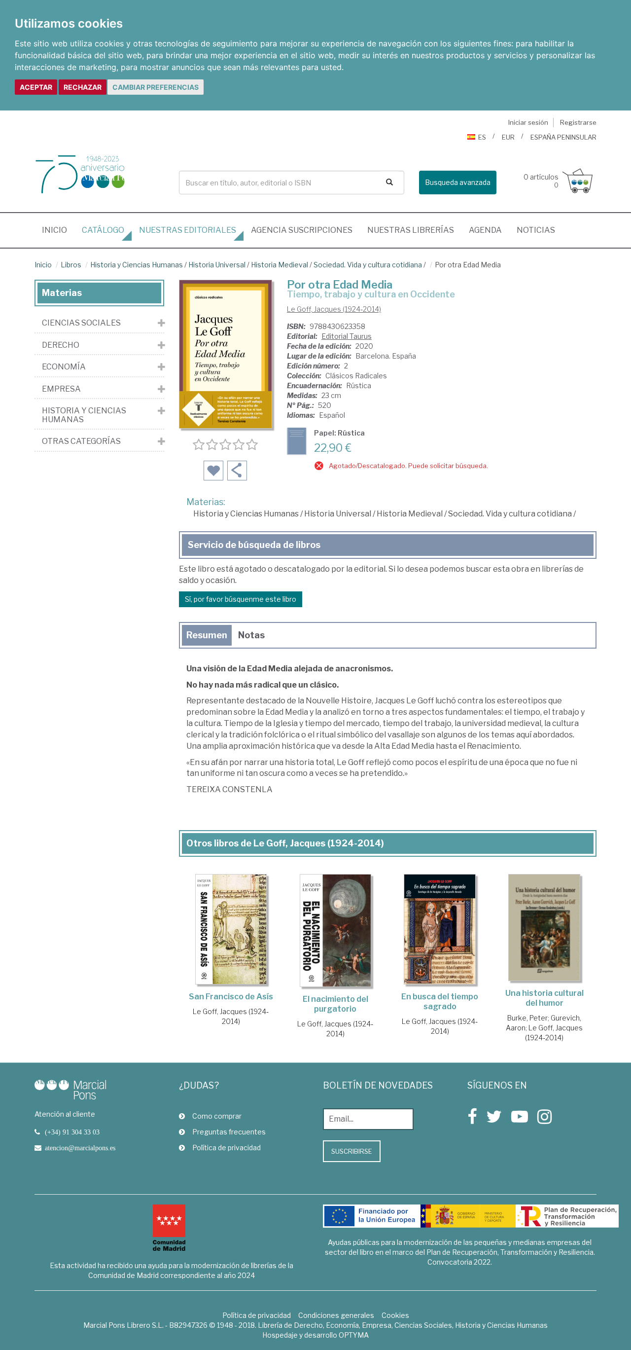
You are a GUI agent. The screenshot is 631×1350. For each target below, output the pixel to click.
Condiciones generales (336, 1315)
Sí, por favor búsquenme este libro (240, 599)
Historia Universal (216, 264)
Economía (64, 367)
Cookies (395, 1315)
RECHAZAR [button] (83, 87)
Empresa (61, 389)
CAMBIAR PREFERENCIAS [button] (155, 87)
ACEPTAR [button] (36, 87)
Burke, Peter (527, 1018)
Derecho (60, 345)
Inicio (58, 230)
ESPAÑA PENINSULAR (563, 137)
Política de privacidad (226, 1147)
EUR (508, 137)
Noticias (536, 230)
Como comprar (217, 1116)
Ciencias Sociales (81, 323)
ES (482, 137)
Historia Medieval (279, 264)
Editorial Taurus (346, 336)
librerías (410, 230)
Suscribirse (351, 1151)
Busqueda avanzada (458, 182)
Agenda (485, 230)
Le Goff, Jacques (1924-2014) (334, 309)
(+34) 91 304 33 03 (72, 1132)
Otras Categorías (81, 441)
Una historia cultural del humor (544, 998)
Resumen (206, 635)
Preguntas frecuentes (229, 1132)
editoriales (187, 230)
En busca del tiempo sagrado (439, 1001)
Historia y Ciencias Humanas (136, 264)
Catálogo (103, 230)
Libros (71, 264)
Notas (251, 635)
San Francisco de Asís (231, 996)
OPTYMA (354, 1335)
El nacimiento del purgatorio (335, 1004)
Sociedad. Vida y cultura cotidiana (368, 264)
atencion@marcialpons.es (80, 1147)
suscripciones (301, 230)
